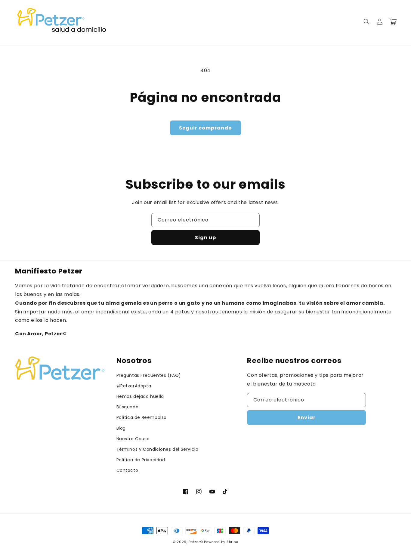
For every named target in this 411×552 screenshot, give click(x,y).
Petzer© (196, 541)
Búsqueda (127, 407)
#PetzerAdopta (133, 386)
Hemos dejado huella (140, 396)
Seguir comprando (205, 127)
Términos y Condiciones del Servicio (157, 449)
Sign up (205, 237)
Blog (121, 428)
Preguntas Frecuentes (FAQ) (148, 375)
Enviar (307, 417)
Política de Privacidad (140, 460)
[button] (366, 21)
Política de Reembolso (141, 417)
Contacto (127, 470)
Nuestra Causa (133, 439)
